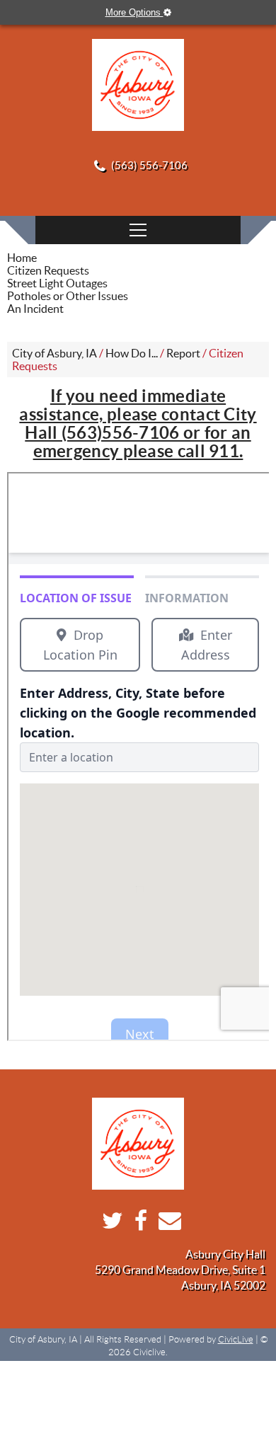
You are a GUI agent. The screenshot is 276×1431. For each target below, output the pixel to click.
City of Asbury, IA (54, 353)
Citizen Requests (48, 270)
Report (183, 353)
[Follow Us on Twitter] (109, 1224)
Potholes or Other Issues (67, 295)
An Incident (35, 308)
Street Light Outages (57, 283)
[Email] (166, 1224)
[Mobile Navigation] (138, 230)
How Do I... (131, 353)
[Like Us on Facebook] (137, 1224)
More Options (134, 12)
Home (22, 257)
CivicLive (235, 1339)
